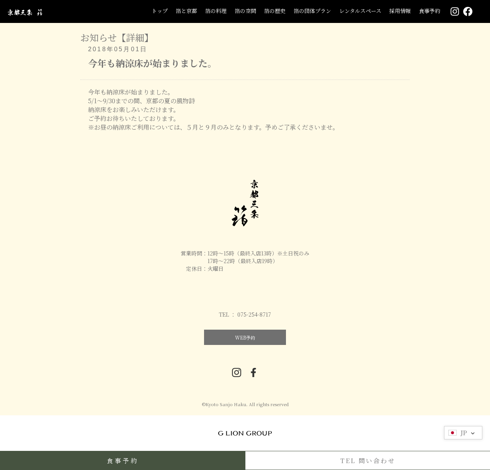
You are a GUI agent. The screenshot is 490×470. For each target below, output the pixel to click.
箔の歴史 (275, 11)
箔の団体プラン (312, 11)
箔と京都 (186, 11)
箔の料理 (216, 11)
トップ (160, 11)
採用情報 (400, 11)
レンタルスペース (360, 11)
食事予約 (429, 11)
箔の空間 (245, 11)
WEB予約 (245, 337)
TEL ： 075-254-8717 (245, 314)
